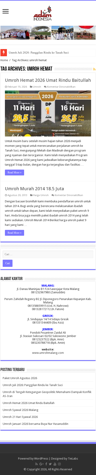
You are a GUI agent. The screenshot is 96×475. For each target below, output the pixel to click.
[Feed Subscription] (94, 69)
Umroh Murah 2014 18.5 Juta (34, 188)
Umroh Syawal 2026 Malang (20, 410)
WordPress (41, 458)
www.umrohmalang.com (48, 352)
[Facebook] (46, 464)
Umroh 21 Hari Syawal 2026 (20, 417)
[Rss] (36, 464)
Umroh (37, 86)
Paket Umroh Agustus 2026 (20, 378)
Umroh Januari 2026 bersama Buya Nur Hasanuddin (35, 423)
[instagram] (59, 464)
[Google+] (41, 464)
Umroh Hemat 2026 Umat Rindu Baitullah (48, 80)
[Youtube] (55, 464)
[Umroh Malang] (48, 12)
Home (4, 60)
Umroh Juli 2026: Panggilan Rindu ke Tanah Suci (39, 52)
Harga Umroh (41, 195)
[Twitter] (50, 464)
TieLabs (73, 458)
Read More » (14, 172)
